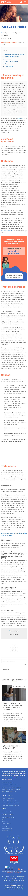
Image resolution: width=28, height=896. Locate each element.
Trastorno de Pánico (10, 61)
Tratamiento (8, 66)
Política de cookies (11, 878)
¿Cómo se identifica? (11, 56)
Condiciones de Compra (17, 876)
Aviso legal (5, 876)
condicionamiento (7, 230)
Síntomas (7, 59)
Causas (6, 63)
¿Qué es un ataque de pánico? (14, 54)
